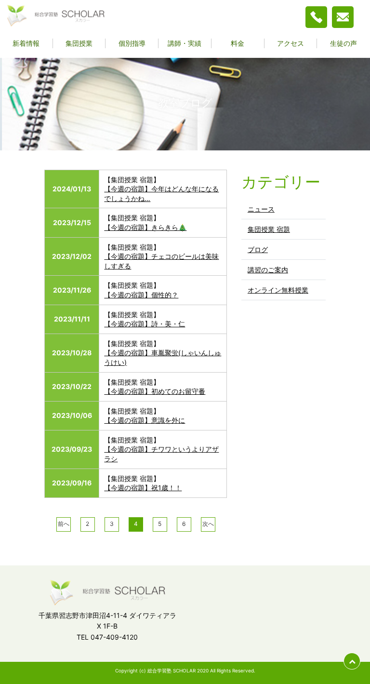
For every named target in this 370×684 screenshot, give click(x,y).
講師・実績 (184, 43)
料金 (237, 43)
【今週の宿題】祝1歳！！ (143, 487)
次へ (208, 523)
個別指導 (132, 43)
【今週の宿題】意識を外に (144, 420)
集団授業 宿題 (269, 229)
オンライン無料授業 (278, 290)
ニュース (261, 209)
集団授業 (79, 43)
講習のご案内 (268, 270)
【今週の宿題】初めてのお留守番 (154, 391)
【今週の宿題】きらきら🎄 (145, 227)
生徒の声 (343, 43)
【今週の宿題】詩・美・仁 (144, 324)
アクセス (290, 43)
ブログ (258, 249)
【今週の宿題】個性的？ (141, 295)
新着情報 (26, 43)
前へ (63, 523)
